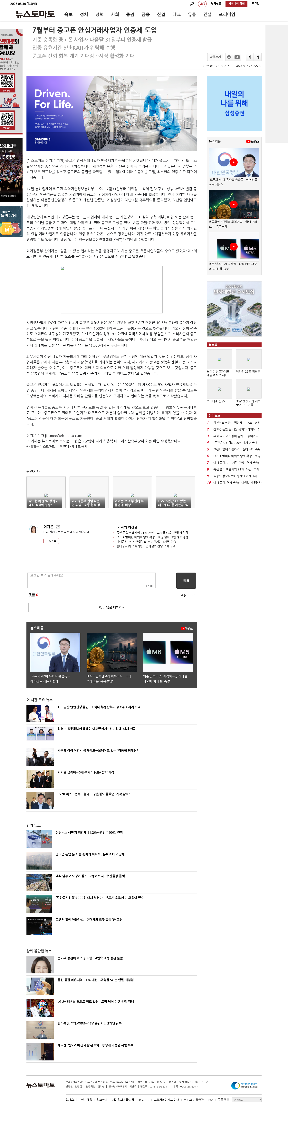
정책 (99, 14)
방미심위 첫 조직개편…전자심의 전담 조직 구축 (145, 546)
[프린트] (229, 57)
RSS (210, 1099)
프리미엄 (227, 14)
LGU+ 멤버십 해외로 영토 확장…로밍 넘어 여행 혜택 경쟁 (152, 537)
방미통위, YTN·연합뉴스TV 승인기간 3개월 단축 (146, 541)
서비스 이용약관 (194, 1099)
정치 (84, 14)
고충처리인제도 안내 (166, 1099)
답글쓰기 (215, 56)
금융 (146, 14)
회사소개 (71, 1099)
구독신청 (223, 1099)
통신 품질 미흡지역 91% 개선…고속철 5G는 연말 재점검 (152, 532)
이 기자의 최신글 (125, 527)
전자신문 (216, 3)
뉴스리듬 (215, 141)
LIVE (202, 3)
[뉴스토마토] (35, 14)
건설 (207, 14)
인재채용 (86, 1099)
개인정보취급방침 (123, 1099)
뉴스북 (52, 541)
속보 (68, 14)
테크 (177, 14)
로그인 (255, 3)
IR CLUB (144, 1099)
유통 (192, 14)
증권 (130, 14)
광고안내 (102, 1099)
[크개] (250, 57)
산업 (161, 14)
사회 (115, 14)
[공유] (237, 57)
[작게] (258, 57)
